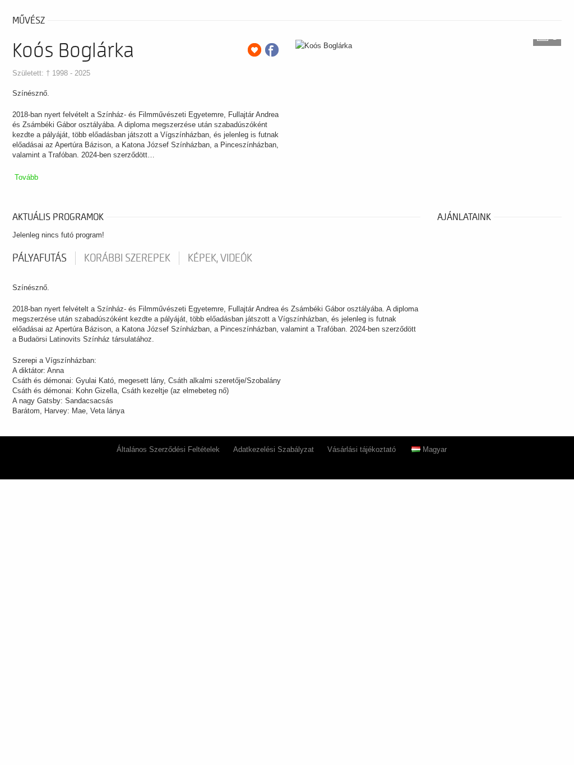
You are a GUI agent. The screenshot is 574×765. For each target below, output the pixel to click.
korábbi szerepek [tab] (127, 258)
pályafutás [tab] (39, 258)
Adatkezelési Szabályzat (273, 449)
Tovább (26, 177)
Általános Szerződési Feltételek (168, 449)
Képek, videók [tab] (220, 258)
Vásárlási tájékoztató (361, 449)
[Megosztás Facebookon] (272, 50)
